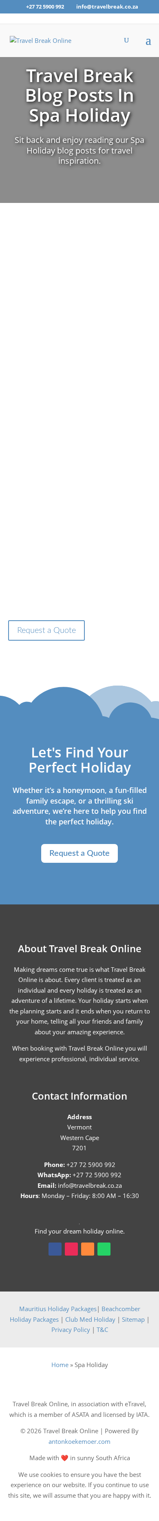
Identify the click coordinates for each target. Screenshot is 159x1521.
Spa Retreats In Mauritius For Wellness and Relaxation (79, 409)
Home (59, 1365)
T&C (102, 1329)
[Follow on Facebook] (55, 1249)
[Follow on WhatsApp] (103, 1249)
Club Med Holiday (90, 1319)
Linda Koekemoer (61, 430)
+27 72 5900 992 (45, 6)
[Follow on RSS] (87, 1249)
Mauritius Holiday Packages (58, 1309)
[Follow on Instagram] (71, 1249)
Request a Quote (46, 630)
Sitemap (133, 1319)
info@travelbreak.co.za (90, 1185)
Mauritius (79, 440)
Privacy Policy (70, 1329)
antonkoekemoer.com (79, 1441)
